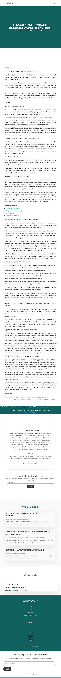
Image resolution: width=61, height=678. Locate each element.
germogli (16, 273)
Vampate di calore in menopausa (15, 211)
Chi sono (30, 606)
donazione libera (53, 407)
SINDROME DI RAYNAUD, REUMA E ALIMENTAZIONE (25, 550)
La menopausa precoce (12, 208)
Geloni (15, 519)
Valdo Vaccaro (21, 30)
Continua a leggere (30, 674)
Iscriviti (30, 486)
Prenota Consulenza (30, 412)
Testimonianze (41, 537)
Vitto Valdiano (10, 213)
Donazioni (30, 612)
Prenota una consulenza (30, 615)
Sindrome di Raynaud (40, 30)
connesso (13, 590)
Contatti (30, 609)
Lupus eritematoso (19, 537)
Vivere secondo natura (12, 215)
